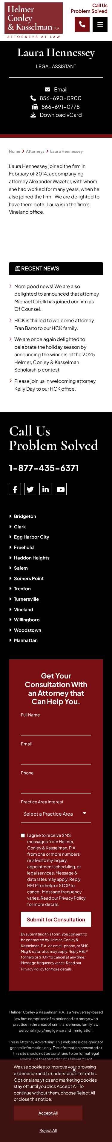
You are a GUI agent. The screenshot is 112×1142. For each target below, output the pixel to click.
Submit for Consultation (56, 919)
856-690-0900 (60, 97)
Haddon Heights (32, 557)
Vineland (23, 609)
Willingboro (27, 619)
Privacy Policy (32, 969)
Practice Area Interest (42, 801)
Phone (27, 772)
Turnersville (26, 599)
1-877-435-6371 (44, 467)
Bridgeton (25, 516)
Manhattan (26, 640)
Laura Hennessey (66, 151)
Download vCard (60, 114)
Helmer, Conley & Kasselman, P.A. (37, 1012)
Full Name (30, 714)
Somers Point (29, 578)
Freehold (24, 547)
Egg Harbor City (31, 536)
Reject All (48, 1130)
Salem (21, 568)
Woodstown (27, 630)
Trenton (22, 588)
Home (14, 151)
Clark (20, 526)
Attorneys (35, 151)
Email (60, 89)
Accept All (48, 1113)
